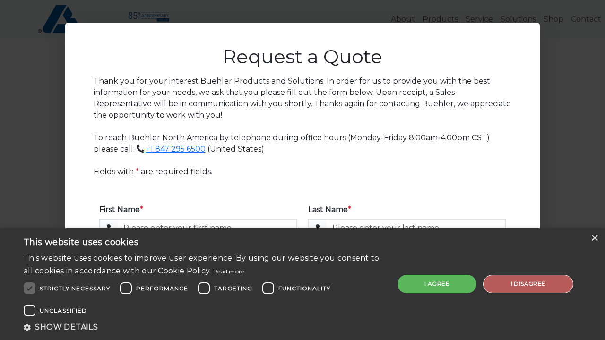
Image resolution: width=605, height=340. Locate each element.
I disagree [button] (528, 283)
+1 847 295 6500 (176, 148)
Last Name (329, 209)
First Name (121, 209)
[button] (203, 327)
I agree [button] (436, 283)
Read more (228, 271)
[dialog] (302, 284)
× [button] (594, 238)
